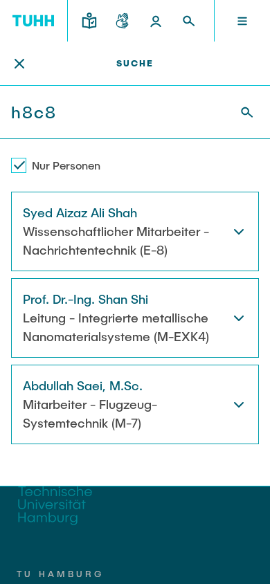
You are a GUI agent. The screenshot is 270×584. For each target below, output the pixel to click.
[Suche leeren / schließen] (19, 64)
